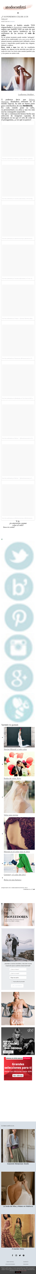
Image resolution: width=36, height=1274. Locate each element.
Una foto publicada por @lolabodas (11, 398)
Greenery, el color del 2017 (15, 875)
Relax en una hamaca (12, 880)
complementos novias (17, 887)
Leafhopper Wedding (26, 94)
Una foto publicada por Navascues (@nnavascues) (15, 358)
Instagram (18, 27)
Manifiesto (25, 1261)
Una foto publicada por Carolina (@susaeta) (13, 198)
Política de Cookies (22, 1270)
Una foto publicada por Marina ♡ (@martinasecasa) (16, 438)
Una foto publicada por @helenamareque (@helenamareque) (18, 238)
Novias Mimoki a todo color (15, 749)
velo (26, 887)
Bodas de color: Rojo (12, 778)
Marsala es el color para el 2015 (17, 852)
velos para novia (24, 39)
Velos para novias (11, 815)
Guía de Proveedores (10, 1264)
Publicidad (25, 1264)
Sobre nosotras (10, 1261)
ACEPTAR (18, 1272)
